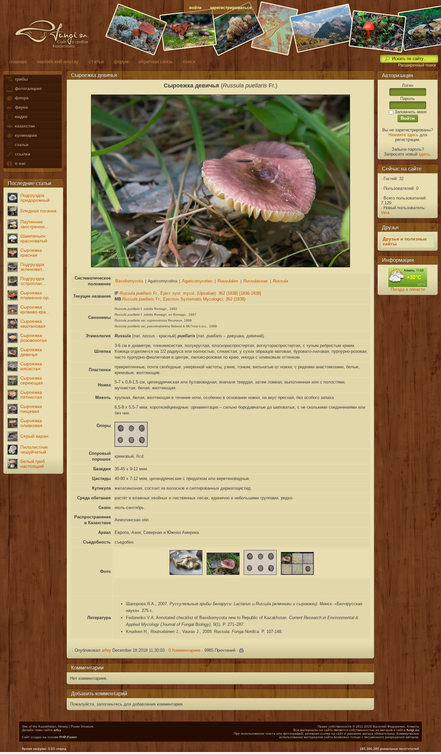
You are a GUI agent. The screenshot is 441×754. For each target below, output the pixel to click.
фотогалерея (28, 88)
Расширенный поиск (417, 65)
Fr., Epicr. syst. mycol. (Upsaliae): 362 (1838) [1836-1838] (190, 293)
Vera (385, 212)
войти (195, 7)
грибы (21, 79)
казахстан (24, 126)
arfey (106, 650)
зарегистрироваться (231, 7)
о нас (20, 163)
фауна (21, 107)
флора (21, 98)
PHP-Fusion (68, 737)
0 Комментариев (184, 650)
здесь (424, 154)
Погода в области (408, 289)
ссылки (22, 154)
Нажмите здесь (403, 134)
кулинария (25, 135)
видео (20, 116)
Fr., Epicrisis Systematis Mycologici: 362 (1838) (183, 299)
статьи (21, 144)
